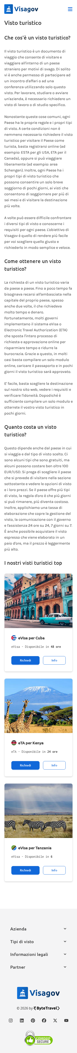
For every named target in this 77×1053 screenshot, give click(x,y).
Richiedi (25, 660)
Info (54, 660)
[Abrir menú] (70, 9)
